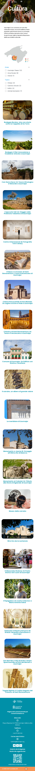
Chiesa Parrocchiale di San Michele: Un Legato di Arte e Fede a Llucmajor (17, 302)
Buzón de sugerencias (17, 751)
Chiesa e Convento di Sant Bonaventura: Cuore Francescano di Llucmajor (17, 273)
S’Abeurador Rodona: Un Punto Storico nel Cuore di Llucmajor (17, 572)
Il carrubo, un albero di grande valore (17, 391)
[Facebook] (14, 745)
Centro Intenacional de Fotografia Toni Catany (17, 243)
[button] (21, 1)
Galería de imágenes (17, 749)
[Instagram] (20, 745)
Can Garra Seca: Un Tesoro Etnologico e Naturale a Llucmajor (17, 183)
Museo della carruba (17, 511)
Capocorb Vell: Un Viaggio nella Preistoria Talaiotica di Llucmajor (17, 213)
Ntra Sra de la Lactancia (17, 541)
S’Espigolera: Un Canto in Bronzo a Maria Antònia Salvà (17, 602)
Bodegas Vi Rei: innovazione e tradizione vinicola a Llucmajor (17, 153)
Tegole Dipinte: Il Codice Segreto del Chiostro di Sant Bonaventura (17, 691)
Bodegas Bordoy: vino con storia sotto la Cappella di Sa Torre (17, 123)
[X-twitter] (17, 745)
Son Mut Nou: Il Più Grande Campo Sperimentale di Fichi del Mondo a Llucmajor (17, 662)
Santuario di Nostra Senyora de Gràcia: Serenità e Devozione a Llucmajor (17, 632)
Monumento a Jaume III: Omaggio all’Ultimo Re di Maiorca (17, 452)
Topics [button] (7, 80)
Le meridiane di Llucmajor (17, 421)
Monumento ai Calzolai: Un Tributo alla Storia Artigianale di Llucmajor (17, 482)
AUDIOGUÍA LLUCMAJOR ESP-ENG (17, 764)
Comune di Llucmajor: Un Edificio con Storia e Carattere (17, 362)
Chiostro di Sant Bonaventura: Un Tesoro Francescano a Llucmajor (17, 332)
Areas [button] (7, 67)
